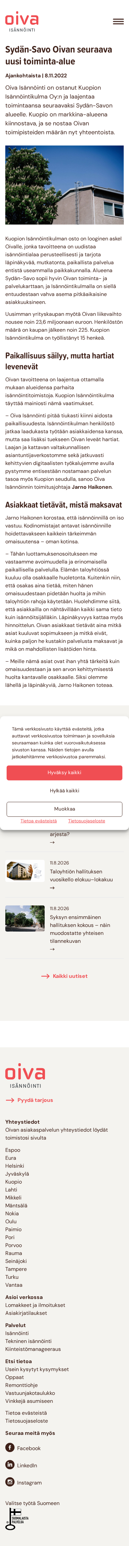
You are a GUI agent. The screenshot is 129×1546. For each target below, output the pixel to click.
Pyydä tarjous (35, 1100)
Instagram (29, 1483)
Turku (12, 1277)
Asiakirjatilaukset (26, 1313)
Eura (10, 1158)
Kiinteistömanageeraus (33, 1349)
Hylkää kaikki (64, 790)
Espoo (12, 1150)
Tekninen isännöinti (28, 1341)
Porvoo (13, 1245)
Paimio (13, 1230)
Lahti (11, 1190)
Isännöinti (17, 1333)
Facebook (29, 1448)
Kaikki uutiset (70, 976)
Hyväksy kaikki (64, 772)
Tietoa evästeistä (39, 821)
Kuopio (13, 1182)
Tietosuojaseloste (86, 821)
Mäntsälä (16, 1206)
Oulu (11, 1222)
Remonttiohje (21, 1385)
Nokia (12, 1214)
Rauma (13, 1253)
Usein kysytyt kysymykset (37, 1369)
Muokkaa (64, 809)
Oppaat (14, 1377)
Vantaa (13, 1285)
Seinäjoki (16, 1261)
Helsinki (14, 1166)
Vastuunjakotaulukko (30, 1393)
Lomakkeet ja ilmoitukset (35, 1305)
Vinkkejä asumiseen (29, 1401)
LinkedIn (27, 1466)
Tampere (16, 1269)
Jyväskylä (17, 1174)
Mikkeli (13, 1198)
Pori (10, 1237)
